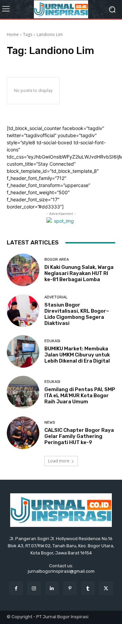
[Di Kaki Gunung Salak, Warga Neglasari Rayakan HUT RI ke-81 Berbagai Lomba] (23, 270)
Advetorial (55, 297)
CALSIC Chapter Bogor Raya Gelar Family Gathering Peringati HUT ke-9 (79, 436)
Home (13, 34)
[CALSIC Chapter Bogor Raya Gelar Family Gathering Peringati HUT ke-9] (23, 433)
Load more (58, 461)
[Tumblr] (88, 588)
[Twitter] (106, 588)
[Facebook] (15, 588)
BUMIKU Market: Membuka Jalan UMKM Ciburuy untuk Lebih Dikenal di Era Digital (77, 355)
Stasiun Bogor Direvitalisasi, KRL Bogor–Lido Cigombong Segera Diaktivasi (76, 314)
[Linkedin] (52, 588)
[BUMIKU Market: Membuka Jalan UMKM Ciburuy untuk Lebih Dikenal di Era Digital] (23, 351)
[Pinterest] (70, 588)
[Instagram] (34, 588)
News (49, 422)
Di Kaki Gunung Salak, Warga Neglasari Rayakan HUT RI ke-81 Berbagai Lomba (79, 273)
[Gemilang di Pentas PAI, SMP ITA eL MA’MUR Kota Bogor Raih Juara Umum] (23, 392)
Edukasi (52, 341)
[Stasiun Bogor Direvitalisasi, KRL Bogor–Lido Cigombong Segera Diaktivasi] (23, 310)
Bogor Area (56, 259)
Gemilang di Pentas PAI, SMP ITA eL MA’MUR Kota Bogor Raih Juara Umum (79, 395)
